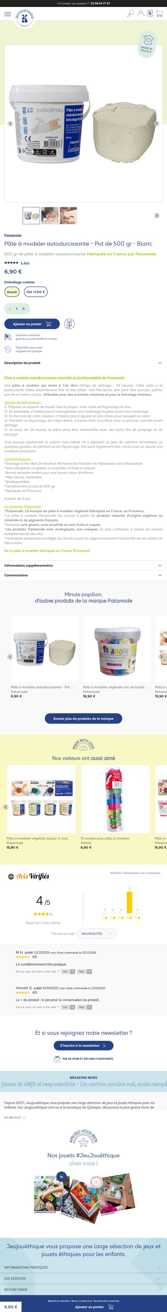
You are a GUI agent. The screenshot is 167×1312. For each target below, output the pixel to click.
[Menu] (7, 14)
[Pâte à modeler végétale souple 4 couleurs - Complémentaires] (41, 799)
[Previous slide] (10, 124)
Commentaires (16, 575)
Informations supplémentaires (28, 565)
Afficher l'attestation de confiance (135, 873)
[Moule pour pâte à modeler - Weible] (115, 799)
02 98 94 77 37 (100, 3)
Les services (15, 1278)
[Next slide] (157, 124)
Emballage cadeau (19, 282)
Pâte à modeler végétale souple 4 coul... (38, 838)
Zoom (9, 47)
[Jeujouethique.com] (25, 27)
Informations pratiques (26, 1267)
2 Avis (25, 263)
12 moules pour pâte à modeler (105, 838)
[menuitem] (31, 215)
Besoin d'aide (15, 1289)
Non (84, 971)
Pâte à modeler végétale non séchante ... (115, 687)
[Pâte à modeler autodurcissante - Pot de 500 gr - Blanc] (45, 649)
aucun (12, 292)
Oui (36, 292)
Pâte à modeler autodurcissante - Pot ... (42, 687)
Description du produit (22, 363)
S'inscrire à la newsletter (80, 1045)
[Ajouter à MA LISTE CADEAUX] (69, 324)
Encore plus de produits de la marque (83, 718)
